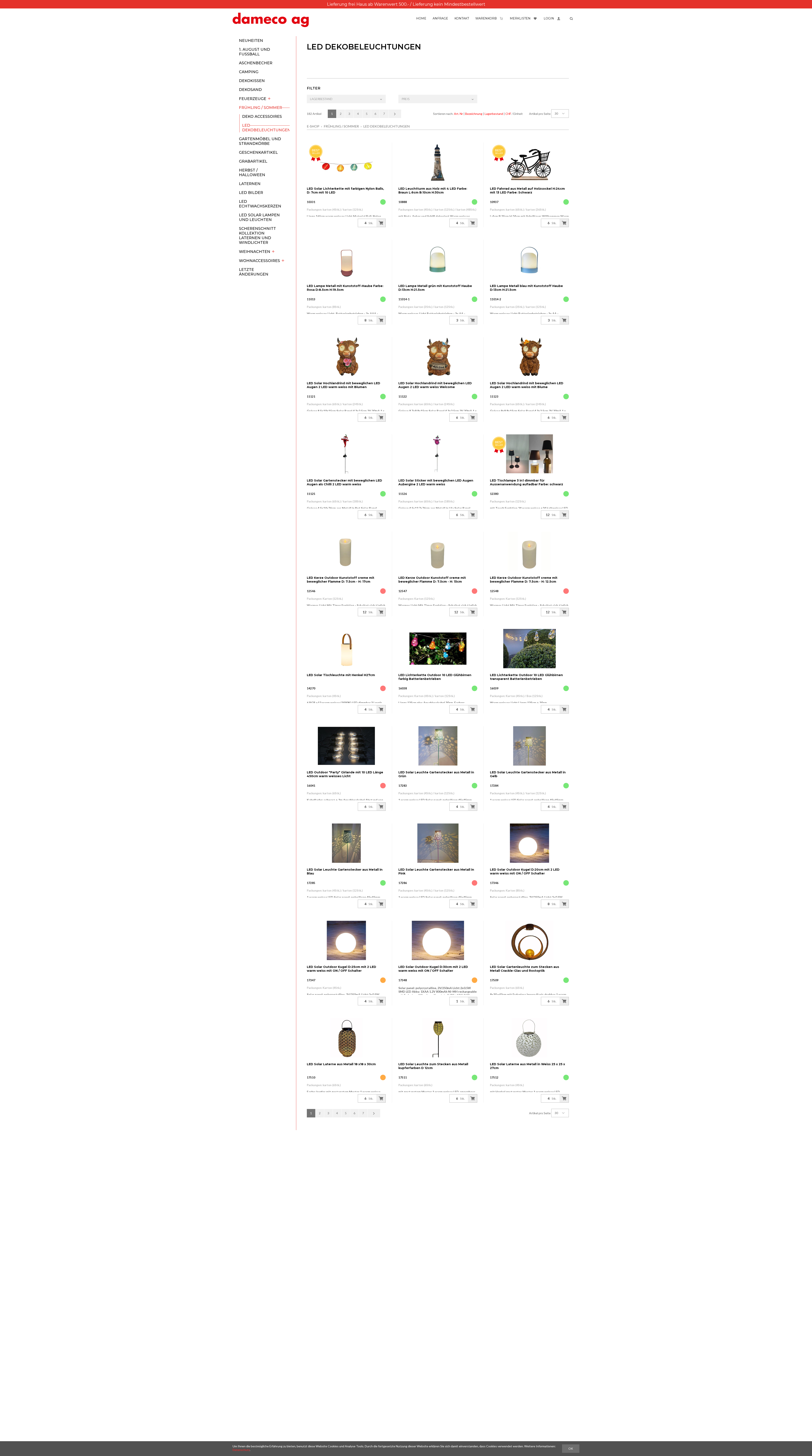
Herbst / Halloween (252, 172)
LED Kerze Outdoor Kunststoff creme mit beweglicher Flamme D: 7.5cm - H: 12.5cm (523, 579)
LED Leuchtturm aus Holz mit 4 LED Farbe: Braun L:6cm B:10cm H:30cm (432, 190)
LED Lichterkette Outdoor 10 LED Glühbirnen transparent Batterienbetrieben (526, 677)
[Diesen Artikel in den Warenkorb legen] (380, 223)
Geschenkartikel (258, 152)
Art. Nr (458, 113)
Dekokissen (252, 80)
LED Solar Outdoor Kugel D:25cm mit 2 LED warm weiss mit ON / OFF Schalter (341, 969)
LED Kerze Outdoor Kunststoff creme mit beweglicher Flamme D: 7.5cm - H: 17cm (340, 579)
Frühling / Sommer (260, 107)
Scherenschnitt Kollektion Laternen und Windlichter (257, 235)
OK (570, 1448)
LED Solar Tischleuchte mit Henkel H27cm (341, 675)
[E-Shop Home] (271, 20)
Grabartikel (253, 161)
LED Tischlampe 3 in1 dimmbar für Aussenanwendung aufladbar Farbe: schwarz (526, 482)
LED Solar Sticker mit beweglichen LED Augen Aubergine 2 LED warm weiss (435, 482)
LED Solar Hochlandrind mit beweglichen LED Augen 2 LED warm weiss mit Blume (526, 385)
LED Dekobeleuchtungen (266, 127)
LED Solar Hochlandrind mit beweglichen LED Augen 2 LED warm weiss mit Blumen (343, 385)
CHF (508, 113)
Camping (248, 72)
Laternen (250, 183)
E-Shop (313, 126)
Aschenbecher (255, 63)
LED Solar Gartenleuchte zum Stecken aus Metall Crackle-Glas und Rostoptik (524, 969)
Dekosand (250, 89)
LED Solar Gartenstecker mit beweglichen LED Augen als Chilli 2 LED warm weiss (344, 482)
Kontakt (461, 18)
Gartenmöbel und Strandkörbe (260, 141)
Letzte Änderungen (253, 272)
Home (421, 18)
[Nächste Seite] (394, 114)
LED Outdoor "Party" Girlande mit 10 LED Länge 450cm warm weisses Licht (345, 774)
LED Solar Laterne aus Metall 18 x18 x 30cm (341, 1064)
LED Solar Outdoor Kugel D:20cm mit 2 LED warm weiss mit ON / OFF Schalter (525, 871)
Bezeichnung (473, 113)
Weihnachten (254, 251)
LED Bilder (251, 192)
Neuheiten (251, 40)
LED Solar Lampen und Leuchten (259, 217)
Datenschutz (241, 1450)
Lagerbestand (494, 113)
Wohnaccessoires (259, 260)
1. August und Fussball (254, 51)
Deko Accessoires (262, 116)
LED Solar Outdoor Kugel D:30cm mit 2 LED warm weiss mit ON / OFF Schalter (433, 969)
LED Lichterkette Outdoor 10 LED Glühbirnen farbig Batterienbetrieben (434, 677)
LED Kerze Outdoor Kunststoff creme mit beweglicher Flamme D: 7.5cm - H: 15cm (432, 579)
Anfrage (440, 18)
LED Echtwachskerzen (260, 204)
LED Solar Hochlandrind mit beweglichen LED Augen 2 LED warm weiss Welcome (435, 385)
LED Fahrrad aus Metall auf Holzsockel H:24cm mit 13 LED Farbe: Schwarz (527, 190)
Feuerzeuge (252, 98)
